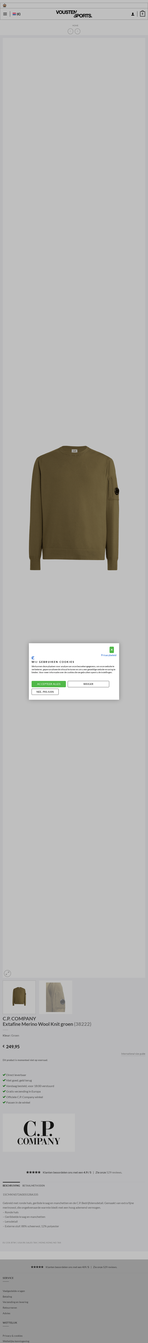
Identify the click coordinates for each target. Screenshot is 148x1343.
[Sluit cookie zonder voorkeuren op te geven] (112, 650)
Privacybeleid (108, 654)
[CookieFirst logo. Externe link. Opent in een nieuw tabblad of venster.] (33, 658)
